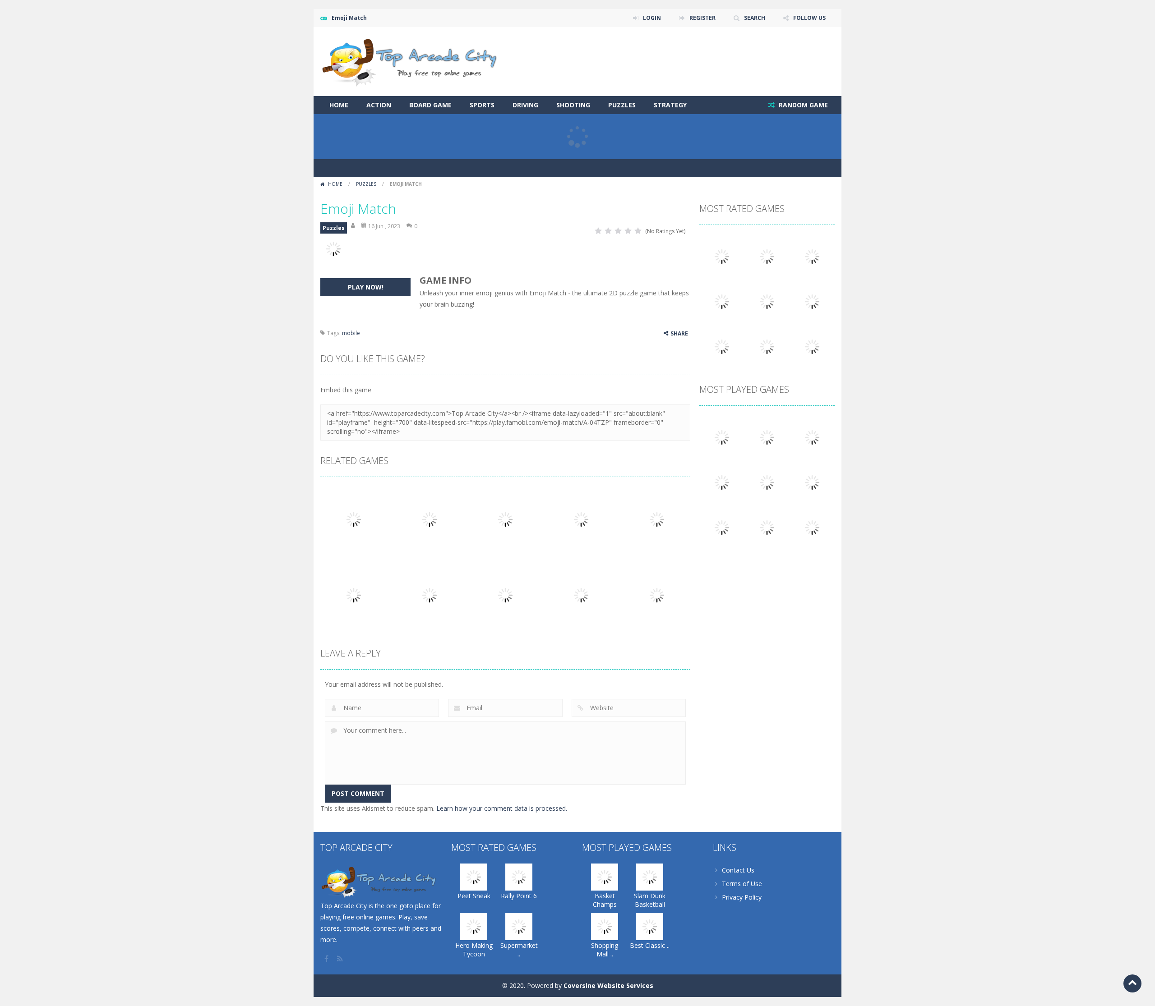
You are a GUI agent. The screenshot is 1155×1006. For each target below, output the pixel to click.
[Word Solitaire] (721, 346)
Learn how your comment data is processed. (501, 808)
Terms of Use (742, 883)
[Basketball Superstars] (812, 301)
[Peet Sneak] (721, 256)
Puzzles (622, 105)
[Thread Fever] (767, 301)
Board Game (430, 105)
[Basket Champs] (721, 436)
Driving (525, 105)
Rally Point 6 (519, 895)
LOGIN (652, 18)
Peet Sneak (473, 895)
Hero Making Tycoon (474, 949)
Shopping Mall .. (604, 949)
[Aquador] (721, 527)
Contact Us (738, 870)
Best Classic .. (650, 945)
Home (338, 105)
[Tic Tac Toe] (812, 482)
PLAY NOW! (365, 287)
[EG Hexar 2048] (767, 482)
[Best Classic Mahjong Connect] (721, 482)
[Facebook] (327, 958)
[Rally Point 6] (767, 256)
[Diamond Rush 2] (812, 527)
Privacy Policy (742, 897)
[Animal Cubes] (767, 527)
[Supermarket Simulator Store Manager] (721, 301)
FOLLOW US (809, 18)
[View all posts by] (353, 226)
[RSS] (340, 958)
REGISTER (702, 18)
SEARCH (754, 18)
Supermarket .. (519, 949)
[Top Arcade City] (413, 60)
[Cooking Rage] (767, 346)
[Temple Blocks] (812, 346)
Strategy (670, 105)
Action (378, 105)
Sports (482, 105)
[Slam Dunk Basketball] (767, 436)
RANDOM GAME (802, 105)
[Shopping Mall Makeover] (812, 436)
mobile (351, 333)
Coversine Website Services (608, 985)
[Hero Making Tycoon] (812, 256)
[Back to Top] (1132, 983)
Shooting (573, 105)
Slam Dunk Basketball (649, 900)
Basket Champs (605, 900)
